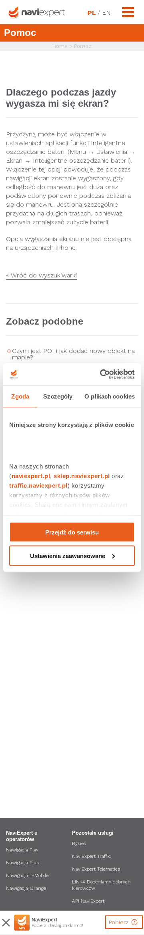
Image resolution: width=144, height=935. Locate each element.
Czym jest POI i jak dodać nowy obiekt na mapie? (73, 354)
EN (106, 13)
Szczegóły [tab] (57, 396)
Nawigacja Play (22, 850)
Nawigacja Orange (26, 888)
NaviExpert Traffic (91, 856)
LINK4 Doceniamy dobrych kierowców (101, 885)
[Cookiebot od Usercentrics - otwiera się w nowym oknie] (101, 374)
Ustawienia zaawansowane (67, 555)
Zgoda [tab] (20, 396)
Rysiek (79, 843)
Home (60, 46)
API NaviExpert (88, 901)
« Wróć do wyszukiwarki (41, 275)
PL (92, 13)
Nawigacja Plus (22, 862)
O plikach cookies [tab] (109, 396)
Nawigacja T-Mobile (27, 875)
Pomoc (83, 46)
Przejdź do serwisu (72, 532)
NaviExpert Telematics (96, 869)
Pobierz (119, 922)
